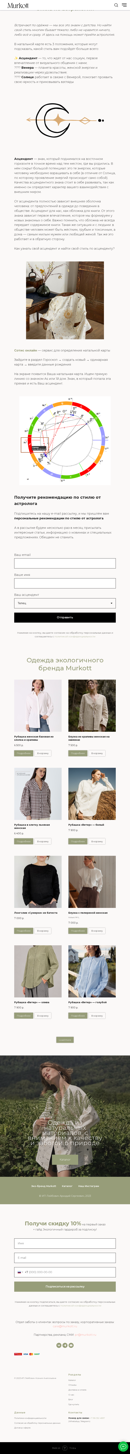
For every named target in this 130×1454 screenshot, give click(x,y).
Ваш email (22, 555)
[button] (116, 5)
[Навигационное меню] (124, 5)
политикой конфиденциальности (75, 636)
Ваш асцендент (26, 595)
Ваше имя (22, 575)
